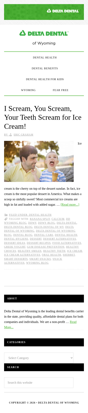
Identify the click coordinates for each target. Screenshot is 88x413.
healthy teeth (54, 251)
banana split (40, 219)
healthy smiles (30, 251)
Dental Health (40, 214)
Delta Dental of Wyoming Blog (44, 38)
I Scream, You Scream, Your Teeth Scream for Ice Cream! (42, 117)
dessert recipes (39, 243)
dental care (43, 235)
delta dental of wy (49, 227)
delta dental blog (18, 227)
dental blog (23, 235)
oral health (51, 254)
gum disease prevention (45, 246)
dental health (66, 235)
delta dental (67, 222)
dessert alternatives (59, 238)
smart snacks (40, 259)
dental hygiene (16, 238)
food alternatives (66, 243)
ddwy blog (46, 222)
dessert (36, 238)
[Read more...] (70, 204)
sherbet (69, 254)
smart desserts (16, 259)
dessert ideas (14, 243)
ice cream (74, 251)
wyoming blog (37, 262)
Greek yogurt (14, 246)
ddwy (32, 222)
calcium (58, 219)
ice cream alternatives (22, 254)
